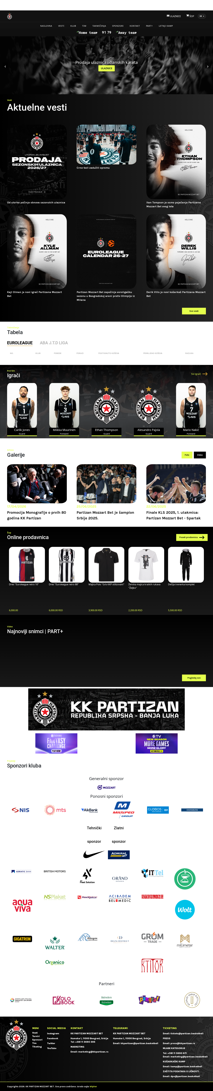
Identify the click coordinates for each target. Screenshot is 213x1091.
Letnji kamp (166, 25)
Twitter (51, 1043)
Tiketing (37, 1046)
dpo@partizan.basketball (185, 1076)
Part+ (149, 25)
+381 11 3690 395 (85, 1041)
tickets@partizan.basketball (187, 1033)
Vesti (61, 25)
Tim (84, 25)
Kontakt (135, 25)
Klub (73, 25)
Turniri (36, 1036)
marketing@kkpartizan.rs (93, 1051)
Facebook (52, 1038)
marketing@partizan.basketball (189, 1056)
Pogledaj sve (194, 678)
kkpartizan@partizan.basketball (139, 1043)
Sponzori (118, 25)
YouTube (51, 1048)
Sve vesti (194, 311)
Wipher (93, 1086)
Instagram (53, 1033)
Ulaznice (106, 68)
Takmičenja (99, 25)
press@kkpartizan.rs (183, 1043)
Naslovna (46, 25)
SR (202, 16)
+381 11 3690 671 (177, 1053)
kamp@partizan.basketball (186, 1066)
